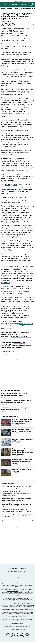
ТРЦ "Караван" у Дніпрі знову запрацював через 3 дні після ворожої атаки (17, 487)
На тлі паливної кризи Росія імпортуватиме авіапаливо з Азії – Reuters (16, 409)
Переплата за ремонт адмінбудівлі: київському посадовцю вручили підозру (16, 510)
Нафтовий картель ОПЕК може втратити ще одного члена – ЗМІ (16, 505)
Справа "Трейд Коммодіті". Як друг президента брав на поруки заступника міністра (16, 345)
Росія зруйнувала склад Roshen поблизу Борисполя (21, 430)
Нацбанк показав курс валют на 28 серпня (22, 440)
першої (7, 185)
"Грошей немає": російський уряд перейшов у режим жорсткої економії (22, 421)
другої (15, 185)
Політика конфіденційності (17, 577)
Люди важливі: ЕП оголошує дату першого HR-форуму (17, 516)
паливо (4, 355)
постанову (17, 46)
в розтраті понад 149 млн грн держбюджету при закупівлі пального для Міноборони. (16, 280)
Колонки (17, 9)
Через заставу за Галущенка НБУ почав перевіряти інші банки (22, 461)
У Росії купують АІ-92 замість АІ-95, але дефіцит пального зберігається (14, 394)
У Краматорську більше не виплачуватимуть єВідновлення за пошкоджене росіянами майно (22, 451)
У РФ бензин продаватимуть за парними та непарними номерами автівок (16, 401)
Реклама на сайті (13, 575)
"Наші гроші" (22, 44)
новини (3, 9)
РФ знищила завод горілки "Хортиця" (21, 470)
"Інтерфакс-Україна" (12, 591)
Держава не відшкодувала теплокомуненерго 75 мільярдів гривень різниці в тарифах (16, 493)
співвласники (6, 232)
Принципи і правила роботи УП (18, 581)
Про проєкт (23, 575)
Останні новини (8, 483)
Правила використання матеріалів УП (17, 579)
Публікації (10, 9)
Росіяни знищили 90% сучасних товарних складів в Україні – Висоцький (16, 499)
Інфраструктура (26, 9)
